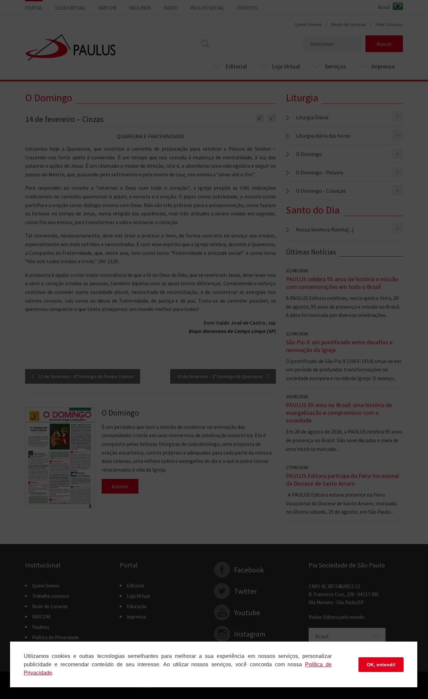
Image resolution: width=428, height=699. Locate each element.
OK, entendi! (381, 664)
